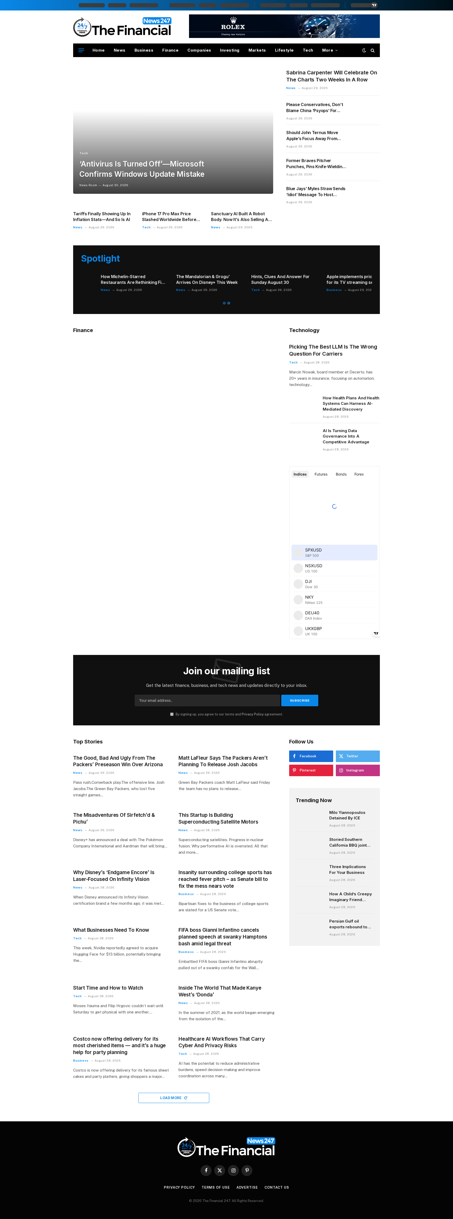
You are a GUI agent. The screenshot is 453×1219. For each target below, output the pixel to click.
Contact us (277, 1187)
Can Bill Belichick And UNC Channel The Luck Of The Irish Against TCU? (338, 279)
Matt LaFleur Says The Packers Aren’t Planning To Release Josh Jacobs (223, 761)
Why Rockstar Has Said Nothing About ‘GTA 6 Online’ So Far (263, 279)
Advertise (247, 1187)
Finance (170, 50)
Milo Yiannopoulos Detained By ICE (347, 815)
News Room (88, 185)
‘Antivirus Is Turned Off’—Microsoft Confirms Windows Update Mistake (141, 169)
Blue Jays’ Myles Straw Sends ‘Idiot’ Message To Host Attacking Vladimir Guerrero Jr (316, 192)
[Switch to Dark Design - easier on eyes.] (364, 50)
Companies (199, 50)
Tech (308, 50)
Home (99, 50)
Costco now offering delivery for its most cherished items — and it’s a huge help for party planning (119, 1046)
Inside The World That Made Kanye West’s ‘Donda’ (220, 991)
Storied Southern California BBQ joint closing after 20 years (350, 842)
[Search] (372, 50)
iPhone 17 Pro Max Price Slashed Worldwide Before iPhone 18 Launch (169, 217)
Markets (257, 50)
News (120, 50)
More (327, 50)
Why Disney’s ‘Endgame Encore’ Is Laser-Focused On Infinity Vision (113, 875)
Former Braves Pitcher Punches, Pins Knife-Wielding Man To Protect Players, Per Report (315, 164)
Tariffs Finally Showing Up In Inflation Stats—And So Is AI (102, 216)
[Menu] (81, 50)
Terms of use (216, 1187)
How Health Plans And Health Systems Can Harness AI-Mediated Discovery (351, 403)
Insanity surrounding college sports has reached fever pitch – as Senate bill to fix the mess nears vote (225, 879)
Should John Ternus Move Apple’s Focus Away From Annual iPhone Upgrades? (312, 136)
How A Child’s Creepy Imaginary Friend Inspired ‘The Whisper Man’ (351, 896)
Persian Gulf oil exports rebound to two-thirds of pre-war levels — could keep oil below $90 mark (350, 924)
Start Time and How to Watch (108, 988)
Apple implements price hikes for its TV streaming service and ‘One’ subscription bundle (187, 279)
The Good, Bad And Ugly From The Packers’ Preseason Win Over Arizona (118, 761)
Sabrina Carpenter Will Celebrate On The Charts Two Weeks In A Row (331, 76)
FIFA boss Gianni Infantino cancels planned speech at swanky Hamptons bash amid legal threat (223, 937)
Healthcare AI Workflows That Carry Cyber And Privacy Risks (222, 1042)
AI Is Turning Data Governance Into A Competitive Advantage (346, 436)
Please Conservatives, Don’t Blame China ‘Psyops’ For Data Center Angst (314, 108)
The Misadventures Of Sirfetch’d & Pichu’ (114, 818)
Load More (171, 1098)
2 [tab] (228, 303)
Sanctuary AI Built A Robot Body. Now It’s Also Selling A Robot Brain (239, 217)
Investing (229, 50)
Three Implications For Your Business (347, 869)
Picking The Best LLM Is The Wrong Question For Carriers (333, 350)
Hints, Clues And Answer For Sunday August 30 (110, 279)
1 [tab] (224, 303)
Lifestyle (284, 50)
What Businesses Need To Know (111, 930)
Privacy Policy (253, 714)
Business (144, 50)
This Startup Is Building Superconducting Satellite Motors (218, 818)
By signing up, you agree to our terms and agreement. (229, 714)
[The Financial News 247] (122, 27)
